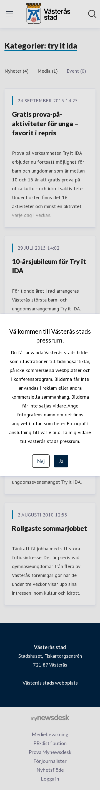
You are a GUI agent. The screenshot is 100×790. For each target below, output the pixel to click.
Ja (61, 461)
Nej (41, 461)
